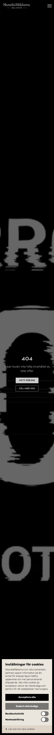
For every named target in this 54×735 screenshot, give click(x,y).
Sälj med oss (27, 388)
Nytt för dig (27, 380)
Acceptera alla (27, 697)
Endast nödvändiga (27, 706)
